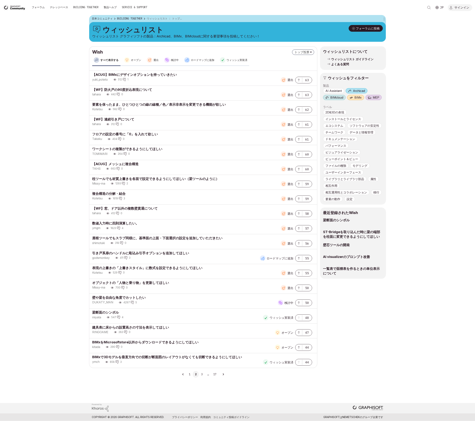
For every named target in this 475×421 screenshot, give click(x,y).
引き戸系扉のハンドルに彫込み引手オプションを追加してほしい (140, 253)
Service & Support (134, 7)
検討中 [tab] (175, 60)
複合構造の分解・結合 (109, 193)
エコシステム (334, 125)
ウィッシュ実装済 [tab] (237, 60)
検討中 (288, 303)
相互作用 (331, 186)
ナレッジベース (59, 7)
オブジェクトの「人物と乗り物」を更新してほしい (130, 283)
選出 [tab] (156, 60)
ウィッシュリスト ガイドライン (352, 59)
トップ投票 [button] (301, 52)
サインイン (461, 7)
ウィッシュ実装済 (281, 317)
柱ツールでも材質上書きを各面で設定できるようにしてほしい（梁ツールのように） (155, 179)
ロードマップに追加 (280, 258)
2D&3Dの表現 (334, 112)
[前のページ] (183, 374)
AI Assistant (333, 91)
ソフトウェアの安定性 (364, 125)
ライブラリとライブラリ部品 (344, 179)
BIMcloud (336, 97)
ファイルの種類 (335, 166)
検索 (429, 7)
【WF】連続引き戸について (113, 119)
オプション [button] (383, 18)
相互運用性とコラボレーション (346, 192)
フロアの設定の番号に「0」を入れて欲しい (125, 134)
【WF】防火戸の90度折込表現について (122, 90)
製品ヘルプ (110, 7)
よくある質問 (340, 64)
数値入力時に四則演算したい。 (115, 223)
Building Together (86, 7)
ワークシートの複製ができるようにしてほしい (127, 149)
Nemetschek (351, 417)
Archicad (359, 91)
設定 (350, 199)
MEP (376, 97)
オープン (287, 332)
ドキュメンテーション (340, 139)
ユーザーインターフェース (343, 172)
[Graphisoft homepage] (368, 408)
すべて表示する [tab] (109, 60)
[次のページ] (223, 374)
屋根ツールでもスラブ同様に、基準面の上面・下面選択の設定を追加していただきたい (157, 238)
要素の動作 (332, 199)
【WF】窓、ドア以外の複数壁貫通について (125, 208)
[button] (298, 79)
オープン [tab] (136, 60)
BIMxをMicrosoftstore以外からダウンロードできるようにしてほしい (145, 342)
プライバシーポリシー (185, 417)
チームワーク (334, 132)
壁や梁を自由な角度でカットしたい (119, 297)
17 (214, 374)
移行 (376, 192)
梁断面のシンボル (105, 312)
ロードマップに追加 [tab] (202, 60)
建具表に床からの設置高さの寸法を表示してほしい (130, 327)
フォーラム (38, 7)
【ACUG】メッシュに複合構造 (115, 164)
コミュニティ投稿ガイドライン (231, 417)
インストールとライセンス (343, 119)
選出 (290, 80)
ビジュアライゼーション (341, 152)
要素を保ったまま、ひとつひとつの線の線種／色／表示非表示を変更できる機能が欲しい (159, 104)
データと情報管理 (361, 132)
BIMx (358, 97)
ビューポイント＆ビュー (341, 159)
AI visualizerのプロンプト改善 (346, 257)
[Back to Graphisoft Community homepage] (15, 7)
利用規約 (205, 417)
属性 (373, 179)
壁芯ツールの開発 (336, 245)
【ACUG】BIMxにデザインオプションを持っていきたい (134, 75)
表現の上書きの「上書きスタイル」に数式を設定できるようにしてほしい (147, 268)
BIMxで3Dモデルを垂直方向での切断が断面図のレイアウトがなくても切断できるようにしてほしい (167, 357)
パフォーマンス (335, 145)
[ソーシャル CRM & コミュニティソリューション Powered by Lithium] (100, 407)
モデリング (360, 166)
